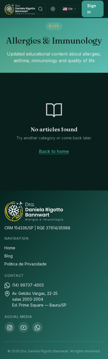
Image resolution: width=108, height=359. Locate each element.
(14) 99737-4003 (28, 285)
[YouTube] (23, 327)
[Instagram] (9, 327)
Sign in (91, 8)
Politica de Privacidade (25, 264)
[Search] (40, 9)
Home (9, 247)
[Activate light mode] (53, 9)
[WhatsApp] (37, 327)
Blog (8, 255)
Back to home (54, 151)
